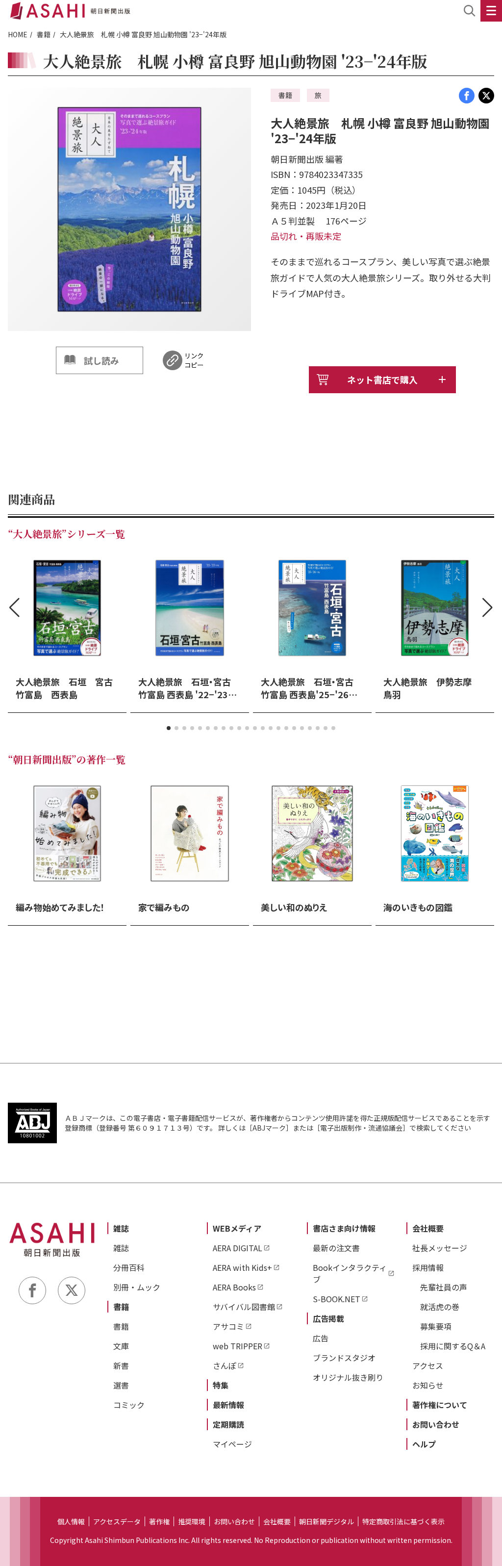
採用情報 (428, 1267)
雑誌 (121, 1228)
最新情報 (228, 1405)
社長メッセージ (439, 1248)
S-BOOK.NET (336, 1299)
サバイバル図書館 (244, 1307)
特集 (220, 1385)
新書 (121, 1365)
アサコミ (228, 1326)
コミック (129, 1405)
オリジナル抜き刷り (348, 1377)
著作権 (159, 1521)
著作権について (439, 1405)
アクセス (427, 1365)
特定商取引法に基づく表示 (403, 1521)
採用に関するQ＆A (452, 1346)
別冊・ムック (136, 1287)
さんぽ (224, 1365)
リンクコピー (193, 360)
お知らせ (428, 1385)
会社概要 (428, 1228)
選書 (121, 1385)
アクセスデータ (117, 1521)
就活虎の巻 (439, 1307)
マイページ (232, 1444)
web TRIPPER (237, 1346)
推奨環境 (191, 1521)
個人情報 (71, 1521)
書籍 (43, 34)
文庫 (121, 1346)
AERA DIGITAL (237, 1248)
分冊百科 (129, 1267)
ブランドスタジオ (344, 1358)
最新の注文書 (336, 1248)
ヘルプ (424, 1444)
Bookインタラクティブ (350, 1273)
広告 (320, 1338)
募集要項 (436, 1326)
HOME (17, 34)
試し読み (101, 360)
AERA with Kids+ (242, 1267)
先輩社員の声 (443, 1287)
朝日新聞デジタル (326, 1521)
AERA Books (234, 1287)
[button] (169, 728)
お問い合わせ (435, 1424)
